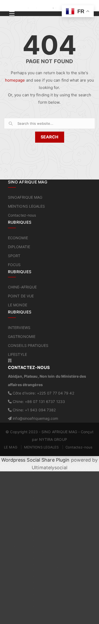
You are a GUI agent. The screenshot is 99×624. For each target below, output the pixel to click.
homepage (15, 80)
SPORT (14, 255)
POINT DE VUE (21, 296)
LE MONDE (17, 305)
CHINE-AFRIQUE (22, 287)
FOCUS (14, 264)
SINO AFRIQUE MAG (59, 432)
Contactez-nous (22, 215)
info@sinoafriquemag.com (35, 418)
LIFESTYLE (17, 354)
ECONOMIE (18, 238)
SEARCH (49, 136)
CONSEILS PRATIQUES (28, 345)
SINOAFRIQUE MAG (25, 197)
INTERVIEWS (19, 327)
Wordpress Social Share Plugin (36, 460)
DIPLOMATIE (19, 246)
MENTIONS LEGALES (26, 206)
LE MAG (10, 447)
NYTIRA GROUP (53, 439)
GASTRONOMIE (21, 336)
